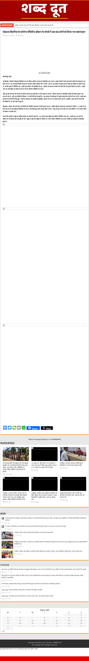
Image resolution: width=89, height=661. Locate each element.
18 (20, 623)
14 (56, 620)
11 (20, 620)
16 (81, 620)
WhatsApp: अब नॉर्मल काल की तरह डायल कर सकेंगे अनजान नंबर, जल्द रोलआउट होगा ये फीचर (27, 596)
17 (8, 623)
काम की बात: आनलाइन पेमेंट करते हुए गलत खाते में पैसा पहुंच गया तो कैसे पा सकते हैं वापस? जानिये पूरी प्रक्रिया (31, 584)
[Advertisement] (44, 54)
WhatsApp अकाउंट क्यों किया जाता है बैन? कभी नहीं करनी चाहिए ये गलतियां (22, 590)
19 (32, 623)
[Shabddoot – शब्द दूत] (44, 10)
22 (69, 623)
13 (44, 620)
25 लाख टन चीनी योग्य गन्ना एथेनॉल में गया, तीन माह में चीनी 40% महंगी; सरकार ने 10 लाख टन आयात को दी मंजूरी (44, 465)
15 (69, 620)
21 (56, 623)
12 (32, 620)
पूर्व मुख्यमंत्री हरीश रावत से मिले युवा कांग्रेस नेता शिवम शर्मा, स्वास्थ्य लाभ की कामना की (72, 495)
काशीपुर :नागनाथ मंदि (20, 25)
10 (8, 620)
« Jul (3, 631)
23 (81, 623)
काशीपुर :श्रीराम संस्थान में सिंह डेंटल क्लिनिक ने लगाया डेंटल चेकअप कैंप (71, 464)
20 (44, 623)
